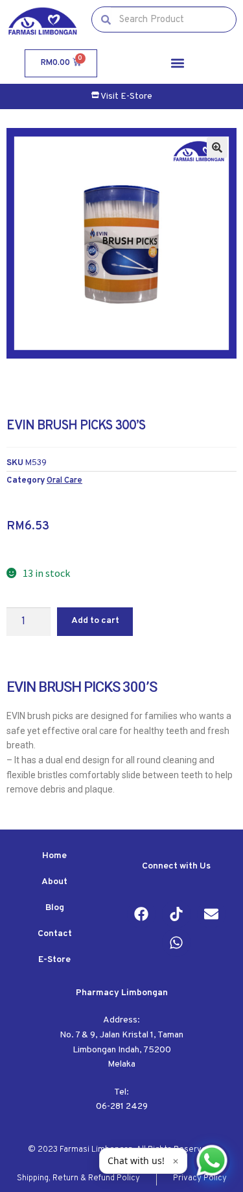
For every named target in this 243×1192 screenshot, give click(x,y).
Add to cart (95, 620)
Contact (55, 933)
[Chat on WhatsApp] (212, 1161)
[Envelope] (211, 914)
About (54, 881)
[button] (177, 63)
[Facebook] (141, 914)
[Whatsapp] (176, 942)
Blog (54, 907)
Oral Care (64, 480)
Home (54, 855)
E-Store (54, 959)
